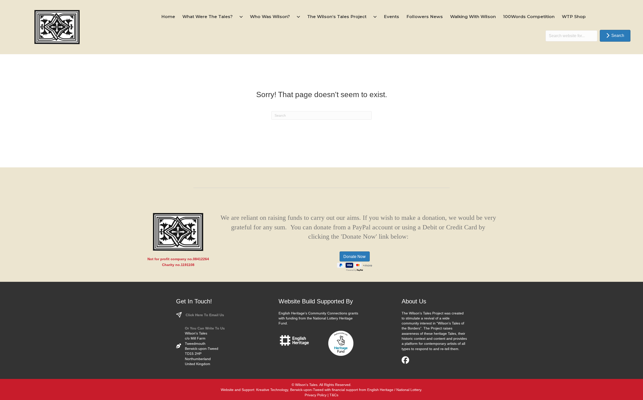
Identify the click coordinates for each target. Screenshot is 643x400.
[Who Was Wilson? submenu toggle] (298, 16)
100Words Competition (529, 16)
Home (168, 16)
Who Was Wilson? (270, 16)
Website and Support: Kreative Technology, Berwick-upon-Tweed (272, 390)
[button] (615, 36)
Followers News (424, 16)
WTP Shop (574, 16)
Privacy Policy (316, 395)
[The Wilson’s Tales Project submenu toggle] (375, 16)
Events (391, 16)
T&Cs (334, 395)
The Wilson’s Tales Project (336, 16)
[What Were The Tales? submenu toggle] (241, 16)
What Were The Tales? (207, 16)
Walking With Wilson (473, 16)
